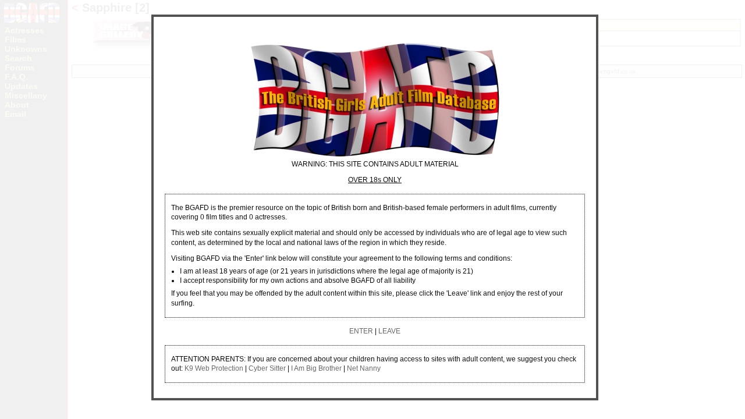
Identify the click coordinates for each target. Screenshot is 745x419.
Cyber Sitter (267, 368)
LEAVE (389, 331)
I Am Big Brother (316, 368)
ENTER (361, 331)
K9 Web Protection (214, 368)
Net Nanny (364, 368)
